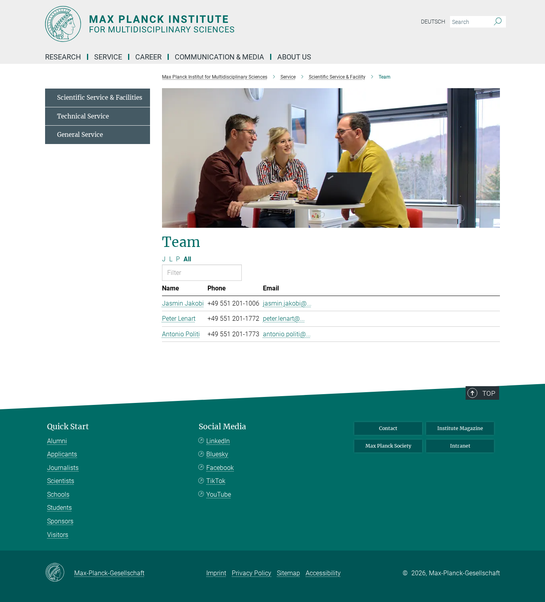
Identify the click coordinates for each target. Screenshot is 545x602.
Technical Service (83, 116)
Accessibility (323, 573)
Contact (388, 428)
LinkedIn (218, 441)
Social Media (222, 426)
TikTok (215, 481)
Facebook (220, 468)
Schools (58, 494)
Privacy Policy (251, 573)
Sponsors (60, 521)
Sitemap (288, 573)
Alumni (57, 441)
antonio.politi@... (287, 334)
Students (59, 507)
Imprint (216, 573)
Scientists (60, 481)
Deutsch (433, 21)
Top (488, 393)
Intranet (460, 446)
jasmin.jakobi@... (287, 303)
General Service (80, 134)
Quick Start (68, 426)
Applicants (62, 454)
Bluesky (217, 454)
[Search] (498, 22)
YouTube (218, 494)
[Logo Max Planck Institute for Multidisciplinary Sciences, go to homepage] (194, 24)
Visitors (57, 535)
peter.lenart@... (284, 318)
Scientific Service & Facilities (99, 97)
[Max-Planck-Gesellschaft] (59, 572)
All (187, 259)
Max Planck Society (388, 446)
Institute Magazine (460, 428)
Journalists (63, 468)
